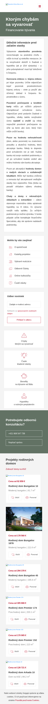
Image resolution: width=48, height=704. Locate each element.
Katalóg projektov (22, 254)
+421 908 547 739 (16, 433)
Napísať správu (15, 442)
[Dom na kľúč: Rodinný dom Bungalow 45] (15, 565)
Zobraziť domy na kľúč (16, 469)
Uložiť (17, 497)
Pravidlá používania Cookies (27, 700)
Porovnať (33, 497)
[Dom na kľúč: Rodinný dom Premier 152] (14, 629)
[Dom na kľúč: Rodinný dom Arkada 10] (14, 662)
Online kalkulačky (22, 276)
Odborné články (21, 268)
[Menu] (39, 6)
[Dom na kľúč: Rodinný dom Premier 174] (14, 597)
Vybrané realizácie (22, 261)
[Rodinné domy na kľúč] (14, 4)
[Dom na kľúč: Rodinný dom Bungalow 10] (15, 475)
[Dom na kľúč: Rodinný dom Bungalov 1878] (24, 519)
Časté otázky (20, 283)
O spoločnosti (20, 247)
